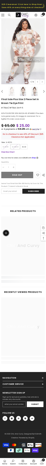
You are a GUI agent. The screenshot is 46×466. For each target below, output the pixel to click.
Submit (35, 404)
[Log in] (36, 15)
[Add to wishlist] (37, 175)
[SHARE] (43, 175)
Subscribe (33, 191)
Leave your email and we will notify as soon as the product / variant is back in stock (22, 184)
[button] (23, 129)
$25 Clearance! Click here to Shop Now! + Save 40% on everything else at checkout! (23, 6)
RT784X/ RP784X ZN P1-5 (12, 108)
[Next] (42, 82)
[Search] (9, 15)
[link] (23, 277)
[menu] (2, 15)
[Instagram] (11, 418)
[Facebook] (5, 418)
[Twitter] (32, 418)
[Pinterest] (18, 418)
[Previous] (37, 82)
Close (44, 6)
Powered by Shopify (26, 438)
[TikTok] (25, 418)
